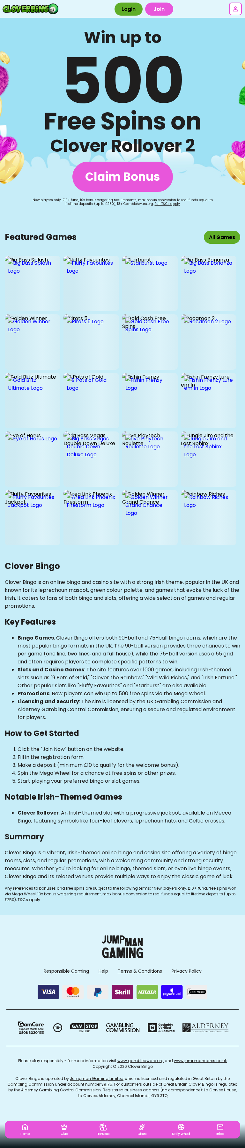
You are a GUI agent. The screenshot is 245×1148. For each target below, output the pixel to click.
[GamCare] (31, 1028)
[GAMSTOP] (84, 1027)
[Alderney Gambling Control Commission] (205, 1027)
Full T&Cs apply (167, 203)
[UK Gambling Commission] (122, 1027)
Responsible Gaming (66, 971)
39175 (106, 1084)
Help (103, 971)
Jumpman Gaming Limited (96, 1078)
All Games (222, 237)
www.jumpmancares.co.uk (200, 1060)
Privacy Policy (187, 971)
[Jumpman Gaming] (122, 956)
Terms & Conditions (140, 971)
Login (129, 9)
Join (159, 9)
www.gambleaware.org (140, 1060)
